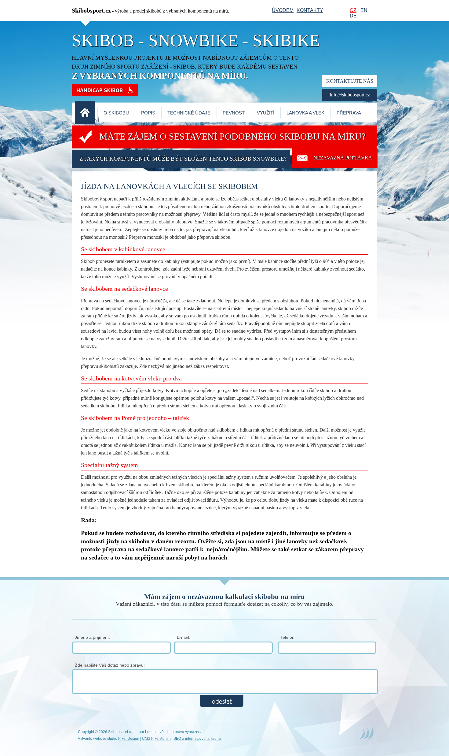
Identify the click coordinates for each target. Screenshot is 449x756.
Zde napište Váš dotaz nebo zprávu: (110, 665)
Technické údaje (188, 112)
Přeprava (349, 112)
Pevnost (234, 112)
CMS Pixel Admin (156, 738)
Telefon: (288, 637)
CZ (353, 10)
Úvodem (283, 10)
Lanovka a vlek (305, 112)
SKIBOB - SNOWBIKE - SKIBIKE (196, 40)
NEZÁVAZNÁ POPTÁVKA (342, 158)
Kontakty (310, 10)
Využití (265, 112)
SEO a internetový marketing (197, 738)
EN (363, 10)
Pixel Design (128, 738)
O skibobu (116, 112)
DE (353, 15)
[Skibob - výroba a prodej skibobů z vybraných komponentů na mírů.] (85, 123)
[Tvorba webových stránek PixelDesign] (366, 739)
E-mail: (183, 637)
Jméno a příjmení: (92, 637)
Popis (148, 112)
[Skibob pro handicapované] (105, 94)
